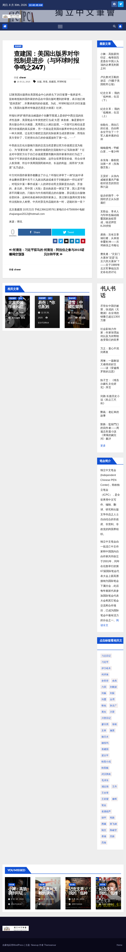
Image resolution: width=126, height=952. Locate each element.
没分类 (11, 884)
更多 (103, 445)
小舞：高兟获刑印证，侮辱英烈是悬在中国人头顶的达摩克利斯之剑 (109, 61)
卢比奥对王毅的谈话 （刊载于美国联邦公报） (110, 81)
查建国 (52, 81)
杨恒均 (105, 743)
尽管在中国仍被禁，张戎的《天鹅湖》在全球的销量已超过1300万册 (110, 313)
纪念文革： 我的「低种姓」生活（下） (110, 97)
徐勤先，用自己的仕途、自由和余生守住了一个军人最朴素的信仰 (109, 132)
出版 (39, 81)
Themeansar (50, 945)
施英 (112, 730)
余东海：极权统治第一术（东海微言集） (109, 164)
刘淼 (104, 693)
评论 (20, 298)
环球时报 (61, 81)
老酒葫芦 (106, 811)
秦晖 (114, 799)
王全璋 (105, 792)
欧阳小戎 (106, 761)
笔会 (104, 805)
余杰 (114, 680)
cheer (22, 77)
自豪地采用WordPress (13, 945)
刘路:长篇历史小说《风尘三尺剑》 (110, 400)
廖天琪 (105, 724)
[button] (114, 26)
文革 (104, 730)
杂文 (50, 298)
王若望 (105, 799)
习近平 (105, 662)
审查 (45, 81)
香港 (104, 836)
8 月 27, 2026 (108, 899)
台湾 (112, 699)
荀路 (112, 817)
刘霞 (104, 699)
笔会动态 (72, 298)
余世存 (105, 680)
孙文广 (113, 705)
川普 (112, 711)
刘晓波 (113, 687)
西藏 (104, 824)
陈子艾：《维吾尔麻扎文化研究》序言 (109, 384)
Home (119, 945)
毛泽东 (105, 780)
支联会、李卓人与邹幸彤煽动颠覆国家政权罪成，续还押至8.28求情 (109, 218)
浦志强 (105, 786)
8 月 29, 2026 (48, 899)
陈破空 (113, 830)
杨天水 (105, 736)
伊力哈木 (106, 668)
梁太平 (105, 755)
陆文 (104, 830)
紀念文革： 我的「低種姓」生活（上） (110, 112)
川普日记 (106, 718)
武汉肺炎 (106, 774)
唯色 (104, 705)
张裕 (114, 724)
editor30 (16, 904)
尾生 (104, 711)
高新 (112, 836)
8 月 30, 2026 (17, 899)
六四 (104, 687)
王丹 (114, 786)
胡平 (104, 817)
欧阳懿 (105, 768)
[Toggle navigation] (60, 26)
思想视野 (18, 46)
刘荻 (112, 693)
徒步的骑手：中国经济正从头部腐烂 (109, 199)
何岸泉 (105, 674)
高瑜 (104, 842)
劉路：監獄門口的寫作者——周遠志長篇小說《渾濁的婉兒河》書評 (109, 431)
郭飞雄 (113, 824)
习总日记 (106, 655)
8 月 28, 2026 (78, 899)
